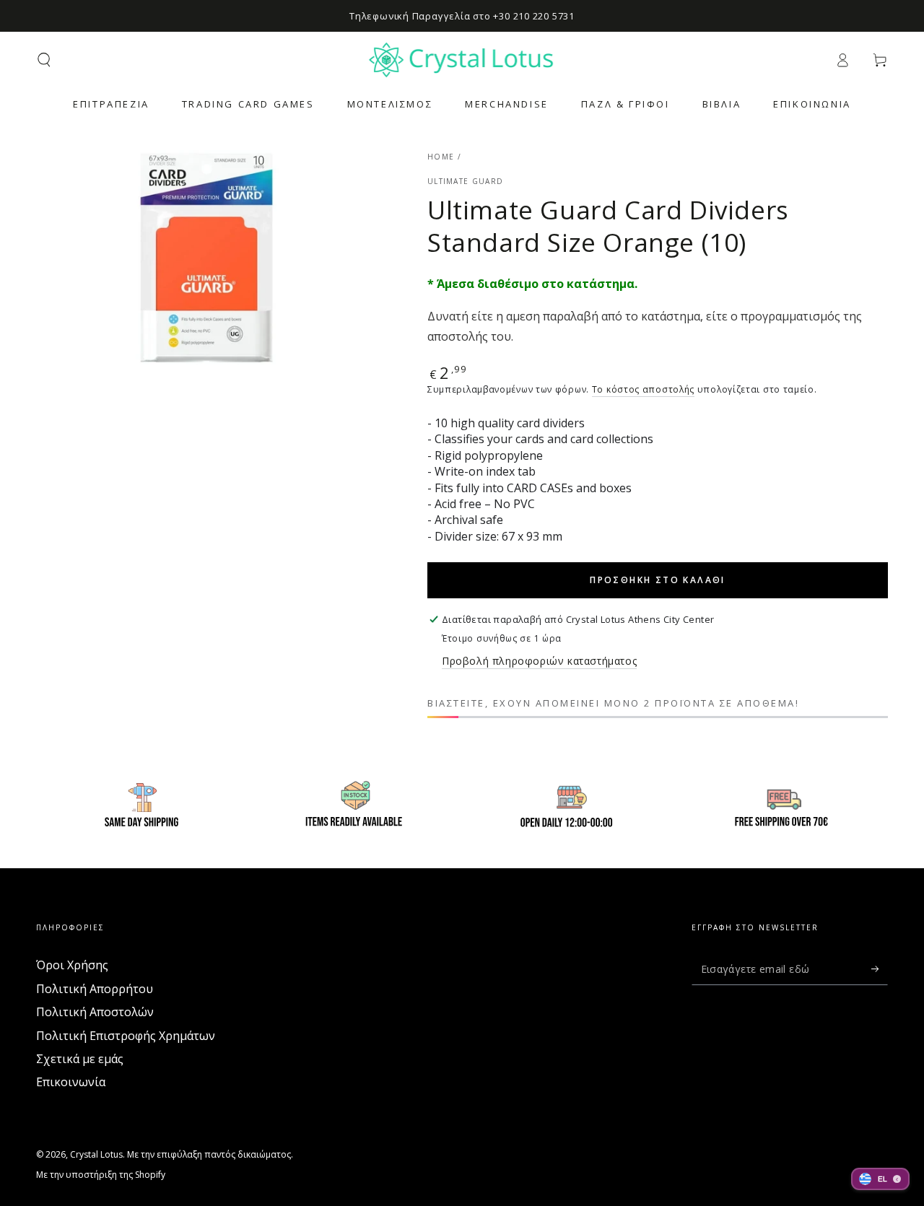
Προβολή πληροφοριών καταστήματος (539, 661)
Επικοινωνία (70, 1082)
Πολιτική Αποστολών (95, 1012)
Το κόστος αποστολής (643, 389)
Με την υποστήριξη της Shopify (100, 1175)
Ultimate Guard (465, 181)
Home (440, 157)
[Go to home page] (462, 59)
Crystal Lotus (96, 1154)
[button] (44, 60)
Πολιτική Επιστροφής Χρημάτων (125, 1036)
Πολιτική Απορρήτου (94, 989)
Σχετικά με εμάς (79, 1059)
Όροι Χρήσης (72, 965)
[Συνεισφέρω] (879, 968)
